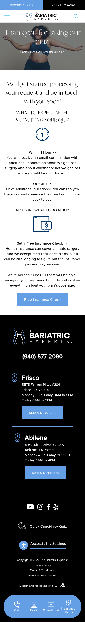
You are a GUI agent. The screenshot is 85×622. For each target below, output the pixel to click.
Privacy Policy (42, 565)
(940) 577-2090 (42, 356)
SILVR (55, 585)
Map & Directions (42, 412)
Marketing (41, 585)
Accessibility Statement (42, 575)
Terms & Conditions (42, 570)
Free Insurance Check (42, 299)
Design (24, 585)
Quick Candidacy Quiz (48, 526)
